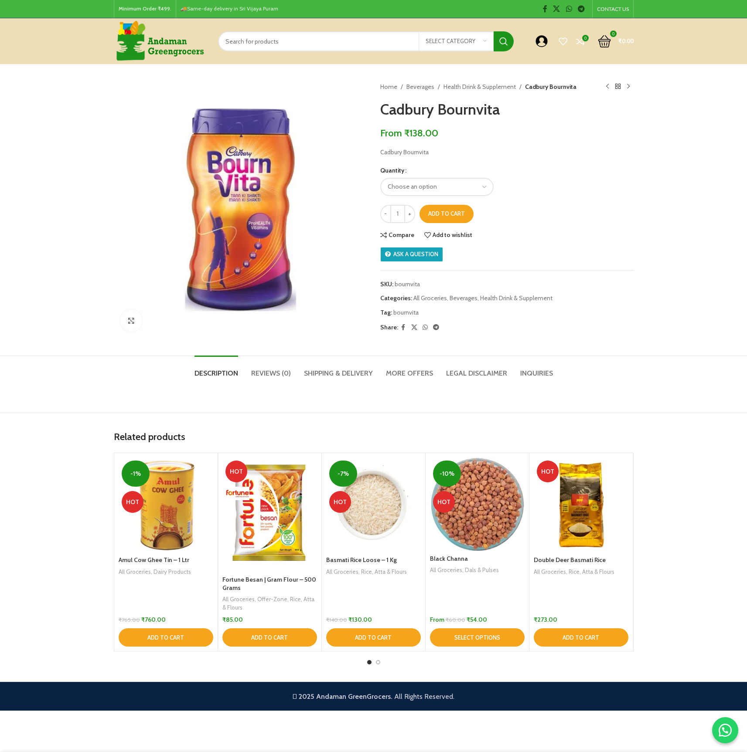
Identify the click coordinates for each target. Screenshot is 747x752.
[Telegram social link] (581, 9)
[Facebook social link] (545, 9)
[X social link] (556, 9)
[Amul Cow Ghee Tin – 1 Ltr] (166, 504)
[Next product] (628, 86)
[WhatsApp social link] (569, 9)
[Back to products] (618, 86)
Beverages (420, 87)
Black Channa (449, 558)
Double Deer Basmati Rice (570, 560)
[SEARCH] (504, 41)
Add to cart (446, 213)
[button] (166, 637)
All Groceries (430, 298)
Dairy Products (172, 571)
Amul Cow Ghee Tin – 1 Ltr (154, 560)
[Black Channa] (477, 503)
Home (388, 87)
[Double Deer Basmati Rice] (581, 504)
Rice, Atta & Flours (384, 571)
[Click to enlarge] (131, 321)
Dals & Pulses (482, 569)
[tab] (216, 369)
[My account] (541, 41)
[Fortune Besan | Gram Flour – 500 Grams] (269, 514)
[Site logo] (159, 40)
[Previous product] (607, 86)
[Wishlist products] (563, 41)
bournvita (406, 312)
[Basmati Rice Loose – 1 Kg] (373, 504)
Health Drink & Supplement (479, 87)
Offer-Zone (272, 599)
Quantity (392, 170)
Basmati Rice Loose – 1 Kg (361, 560)
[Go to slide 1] (369, 662)
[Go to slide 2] (378, 662)
